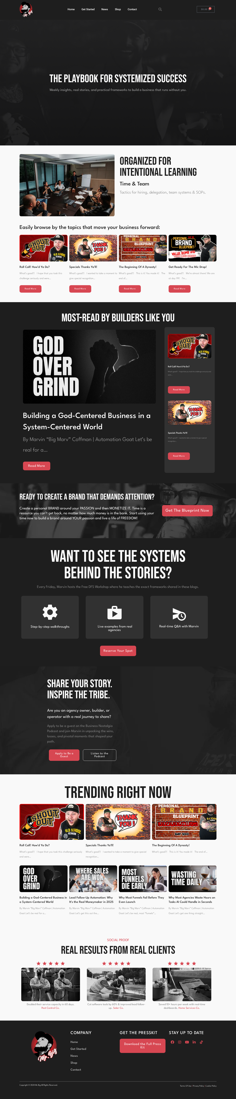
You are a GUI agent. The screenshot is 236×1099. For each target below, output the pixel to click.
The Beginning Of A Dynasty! (138, 267)
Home (71, 9)
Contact (132, 9)
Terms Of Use (185, 1086)
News (104, 9)
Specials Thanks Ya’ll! (83, 267)
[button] (160, 9)
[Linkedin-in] (194, 1042)
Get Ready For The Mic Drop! (188, 267)
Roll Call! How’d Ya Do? (35, 267)
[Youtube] (186, 1042)
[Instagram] (179, 1042)
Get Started (88, 9)
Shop (118, 9)
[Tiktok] (201, 1042)
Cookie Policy (210, 1086)
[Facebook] (172, 1042)
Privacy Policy (198, 1086)
